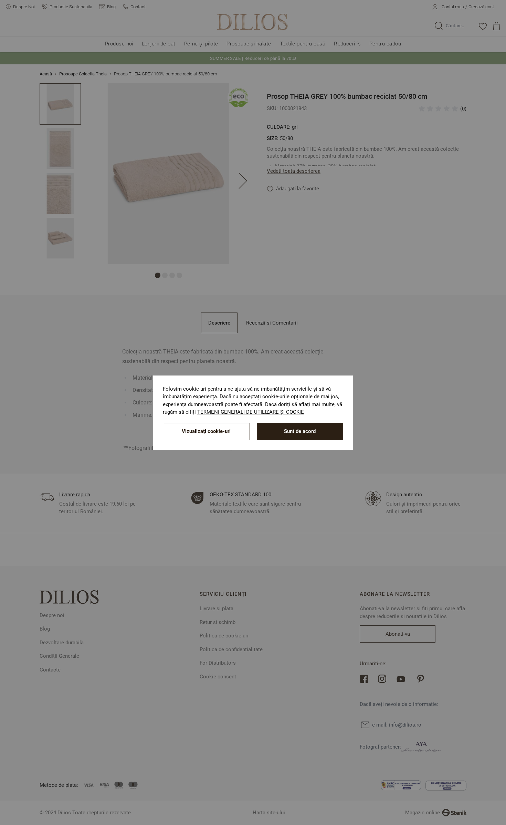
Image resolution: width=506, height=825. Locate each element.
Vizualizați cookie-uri (206, 431)
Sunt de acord (300, 431)
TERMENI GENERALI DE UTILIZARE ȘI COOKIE (250, 412)
